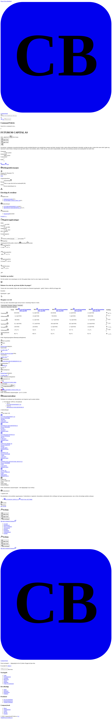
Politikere (6, 693)
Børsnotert (6, 679)
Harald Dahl (7, 213)
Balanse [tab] (15, 305)
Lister (5, 675)
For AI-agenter (8, 699)
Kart (8, 164)
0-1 (18, 716)
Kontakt (6, 713)
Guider (5, 711)
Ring (3, 164)
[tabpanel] (56, 322)
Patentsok (6, 682)
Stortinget (6, 691)
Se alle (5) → (4, 216)
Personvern (6, 717)
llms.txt (10, 717)
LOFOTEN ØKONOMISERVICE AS (11, 361)
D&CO (9, 666)
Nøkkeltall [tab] (20, 305)
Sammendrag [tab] (4, 305)
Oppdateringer (7, 709)
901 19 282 (3, 506)
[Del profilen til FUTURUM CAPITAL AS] (2, 144)
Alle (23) (14, 307)
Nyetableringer (7, 676)
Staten (5, 689)
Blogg (5, 708)
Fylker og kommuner (9, 683)
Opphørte (6, 678)
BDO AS (4, 365)
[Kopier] (10, 137)
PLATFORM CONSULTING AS (12, 200)
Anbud (5, 681)
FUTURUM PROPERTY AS (11, 206)
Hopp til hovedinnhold (6, 1)
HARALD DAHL (8, 199)
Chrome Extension (8, 702)
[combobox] (9, 116)
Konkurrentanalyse (8, 701)
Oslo (2, 176)
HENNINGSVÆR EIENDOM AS (12, 207)
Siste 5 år (3, 307)
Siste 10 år (9, 307)
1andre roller (4, 357)
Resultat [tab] (10, 305)
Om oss (5, 712)
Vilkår (2, 717)
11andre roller (4, 350)
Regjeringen (7, 692)
